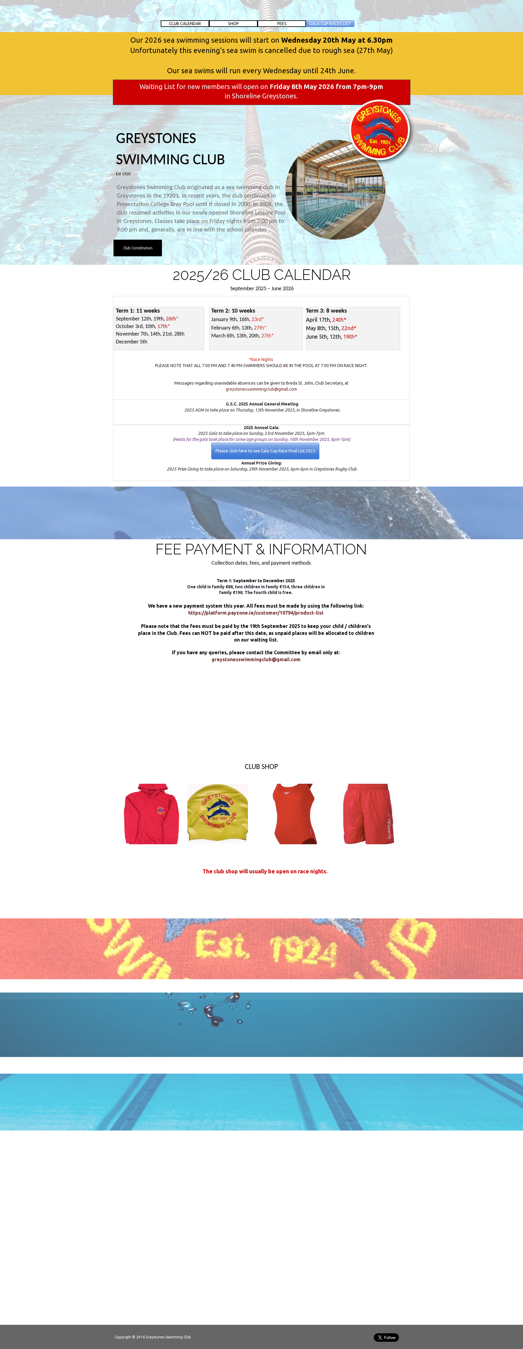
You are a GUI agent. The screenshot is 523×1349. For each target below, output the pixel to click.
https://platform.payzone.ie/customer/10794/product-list (256, 612)
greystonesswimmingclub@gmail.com (256, 659)
